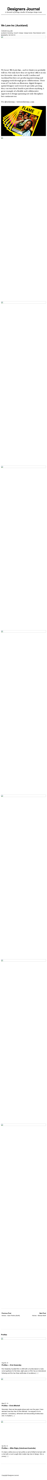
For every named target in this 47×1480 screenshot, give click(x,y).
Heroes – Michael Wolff (39, 1314)
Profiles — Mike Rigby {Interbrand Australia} (19, 1448)
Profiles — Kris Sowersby (11, 1365)
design (21, 33)
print (43, 33)
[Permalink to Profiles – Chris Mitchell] (23, 1379)
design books (28, 33)
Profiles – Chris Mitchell (11, 1405)
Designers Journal (23, 8)
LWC (11, 31)
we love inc (12, 35)
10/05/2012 (4, 31)
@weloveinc (10, 102)
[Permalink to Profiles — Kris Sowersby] (23, 1339)
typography (4, 35)
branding (10, 33)
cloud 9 (16, 33)
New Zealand (37, 33)
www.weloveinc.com (25, 102)
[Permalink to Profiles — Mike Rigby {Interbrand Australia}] (23, 1422)
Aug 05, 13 (5, 1363)
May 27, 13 (5, 1403)
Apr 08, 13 (5, 1446)
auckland (4, 33)
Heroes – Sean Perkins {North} (11, 1314)
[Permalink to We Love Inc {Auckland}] (23, 37)
